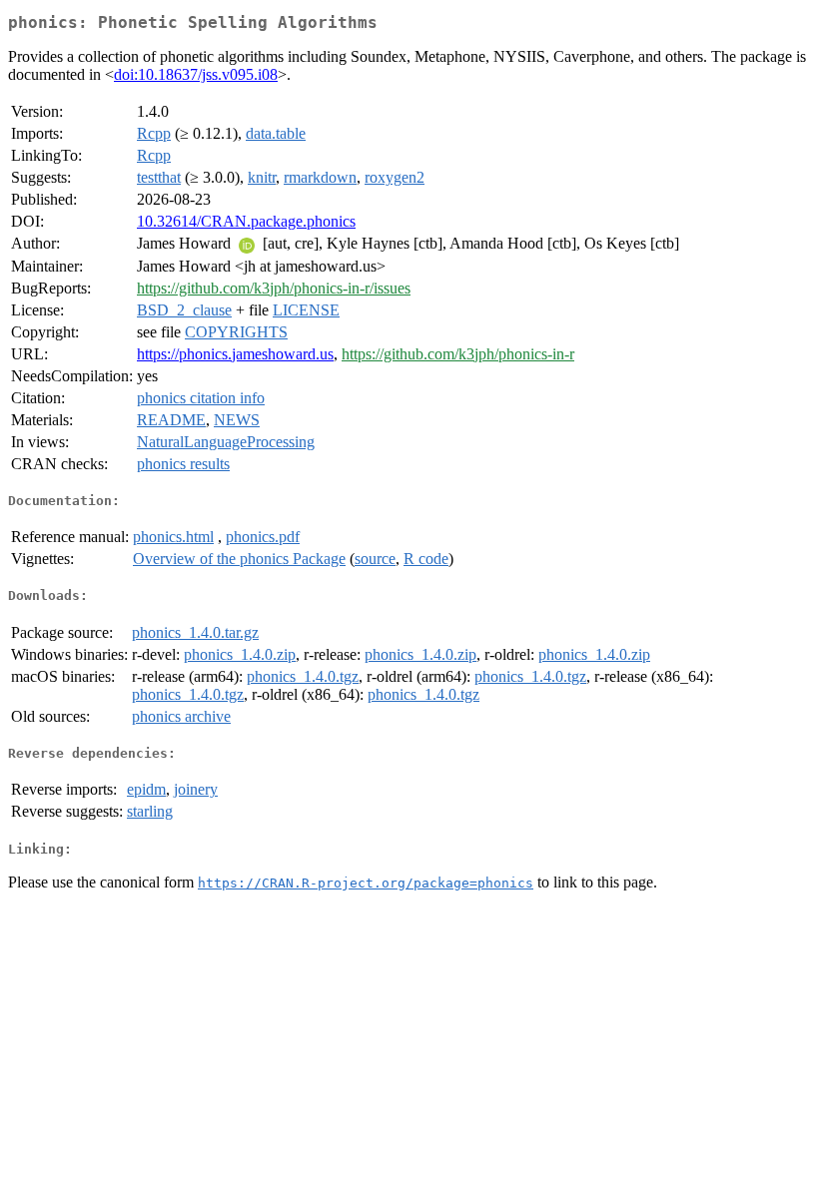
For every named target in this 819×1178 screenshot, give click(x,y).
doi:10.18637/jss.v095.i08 (196, 74)
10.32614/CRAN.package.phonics (246, 221)
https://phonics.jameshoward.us (235, 353)
